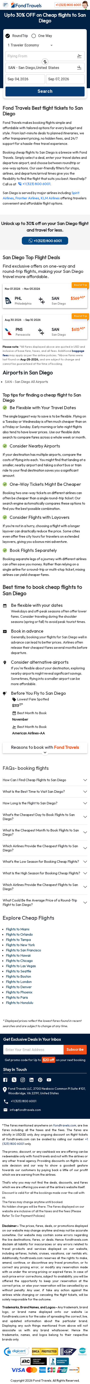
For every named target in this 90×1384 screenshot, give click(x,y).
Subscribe (75, 1049)
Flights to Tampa (18, 939)
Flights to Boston (18, 976)
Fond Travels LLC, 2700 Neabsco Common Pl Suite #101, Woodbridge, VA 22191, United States (47, 1091)
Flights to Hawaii (18, 955)
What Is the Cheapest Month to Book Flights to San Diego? (41, 832)
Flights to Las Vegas (21, 966)
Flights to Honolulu (19, 1002)
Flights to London (19, 981)
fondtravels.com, (65, 1125)
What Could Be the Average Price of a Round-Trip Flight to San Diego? (40, 902)
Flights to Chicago (19, 960)
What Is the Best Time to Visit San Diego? (34, 791)
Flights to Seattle (18, 971)
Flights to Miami (17, 929)
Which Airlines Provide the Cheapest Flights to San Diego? (40, 848)
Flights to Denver (19, 987)
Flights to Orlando (19, 934)
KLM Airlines (50, 198)
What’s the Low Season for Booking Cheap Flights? (41, 861)
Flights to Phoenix (19, 992)
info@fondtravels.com (25, 1110)
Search (45, 91)
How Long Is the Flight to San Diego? (30, 803)
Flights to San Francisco (23, 950)
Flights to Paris (17, 997)
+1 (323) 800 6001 (68, 5)
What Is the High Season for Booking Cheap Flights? (41, 873)
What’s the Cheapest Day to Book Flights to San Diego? (39, 816)
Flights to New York (20, 945)
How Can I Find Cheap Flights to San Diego (34, 780)
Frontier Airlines (27, 198)
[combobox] (29, 45)
